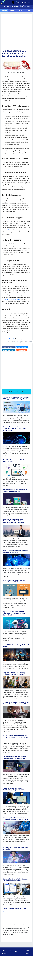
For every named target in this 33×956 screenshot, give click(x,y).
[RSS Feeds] (16, 952)
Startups (12, 10)
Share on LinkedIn (9, 350)
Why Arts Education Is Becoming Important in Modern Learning (14, 673)
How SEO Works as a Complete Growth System (16, 645)
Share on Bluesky (22, 347)
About (4, 950)
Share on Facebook (9, 347)
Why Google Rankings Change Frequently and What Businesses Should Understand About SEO (14, 520)
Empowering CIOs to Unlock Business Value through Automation (15, 879)
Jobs (20, 10)
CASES (13, 342)
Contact (27, 953)
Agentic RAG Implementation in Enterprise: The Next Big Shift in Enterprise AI (14, 613)
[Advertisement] (16, 32)
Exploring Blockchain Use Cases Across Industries (16, 848)
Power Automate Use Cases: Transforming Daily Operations (13, 789)
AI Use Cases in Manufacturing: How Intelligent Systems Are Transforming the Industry (15, 737)
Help (9, 950)
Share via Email (22, 350)
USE (8, 342)
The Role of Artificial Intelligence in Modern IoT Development (15, 490)
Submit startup (26, 2)
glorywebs (12, 339)
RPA (4, 342)
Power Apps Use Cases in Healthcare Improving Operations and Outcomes (15, 818)
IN (26, 342)
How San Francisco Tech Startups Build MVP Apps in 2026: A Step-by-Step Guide (16, 398)
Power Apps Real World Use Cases (14, 909)
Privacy (27, 950)
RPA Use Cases (6, 230)
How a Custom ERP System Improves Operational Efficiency (15, 551)
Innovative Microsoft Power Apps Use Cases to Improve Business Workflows (16, 703)
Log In (17, 2)
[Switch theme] (13, 2)
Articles (4, 10)
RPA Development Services (12, 299)
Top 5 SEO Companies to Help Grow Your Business (15, 460)
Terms (4, 953)
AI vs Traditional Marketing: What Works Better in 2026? (14, 581)
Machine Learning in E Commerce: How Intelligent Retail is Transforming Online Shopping (16, 428)
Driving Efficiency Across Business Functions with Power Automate (14, 757)
